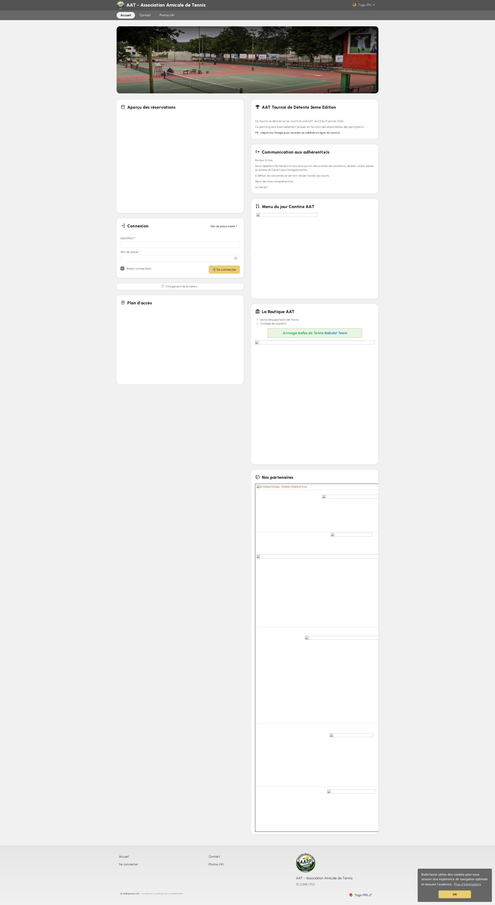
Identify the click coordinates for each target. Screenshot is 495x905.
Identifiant (128, 238)
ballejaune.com (131, 893)
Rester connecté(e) (138, 268)
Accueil (124, 856)
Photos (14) (216, 864)
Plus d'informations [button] (467, 884)
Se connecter (226, 269)
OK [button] (455, 894)
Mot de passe (130, 252)
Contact (214, 856)
